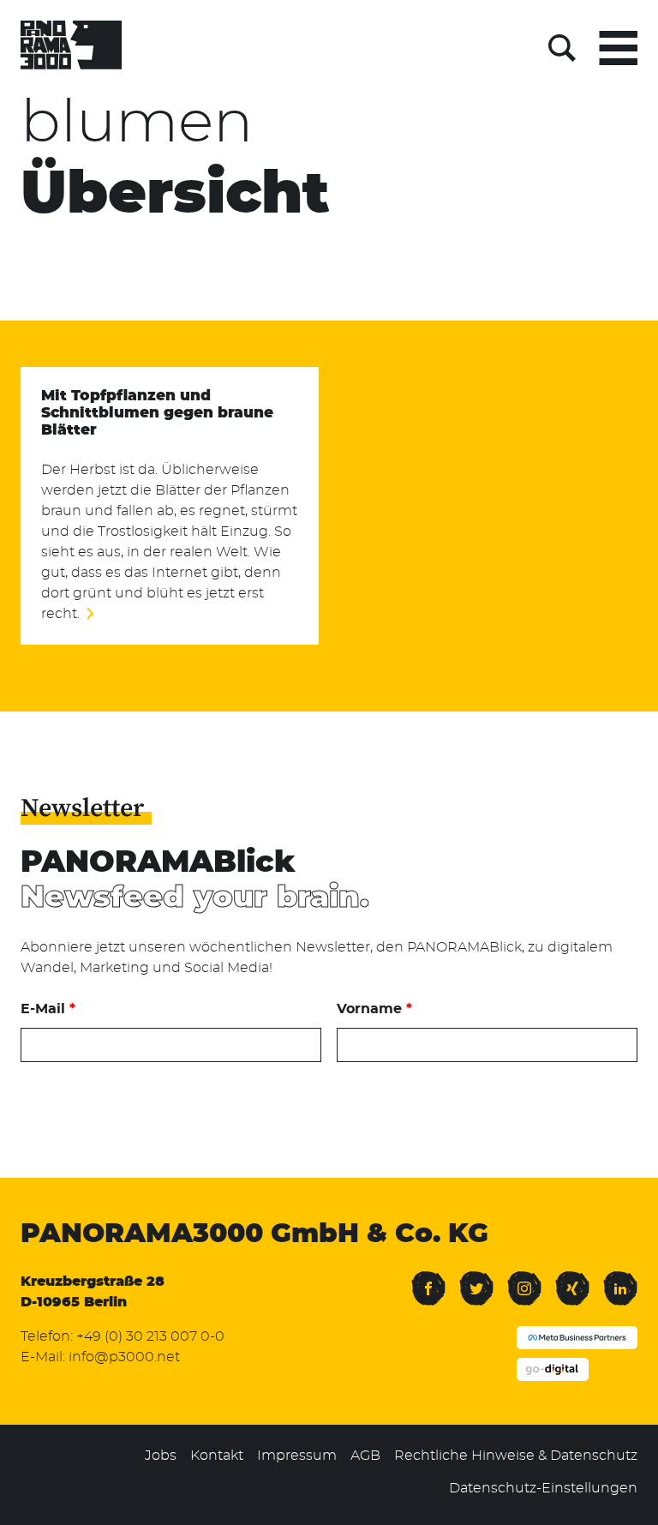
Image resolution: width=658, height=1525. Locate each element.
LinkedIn (620, 1278)
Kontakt (216, 1455)
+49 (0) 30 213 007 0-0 (150, 1336)
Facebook (428, 1278)
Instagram (524, 1278)
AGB (365, 1455)
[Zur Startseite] (71, 48)
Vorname (374, 1009)
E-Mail (48, 1009)
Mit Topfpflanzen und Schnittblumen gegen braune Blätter (157, 413)
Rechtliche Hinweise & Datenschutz (515, 1455)
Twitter (476, 1278)
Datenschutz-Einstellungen (543, 1488)
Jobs (160, 1455)
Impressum (297, 1455)
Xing (569, 1278)
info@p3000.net (124, 1357)
